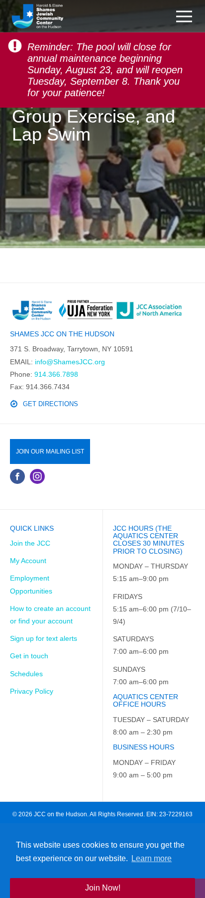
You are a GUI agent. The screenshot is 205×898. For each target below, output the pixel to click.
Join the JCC (30, 543)
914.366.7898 (56, 374)
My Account (28, 561)
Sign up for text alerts (43, 638)
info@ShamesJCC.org (70, 362)
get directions (50, 404)
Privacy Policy (31, 691)
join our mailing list (50, 451)
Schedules (26, 674)
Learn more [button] (151, 858)
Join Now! (102, 888)
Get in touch (29, 656)
